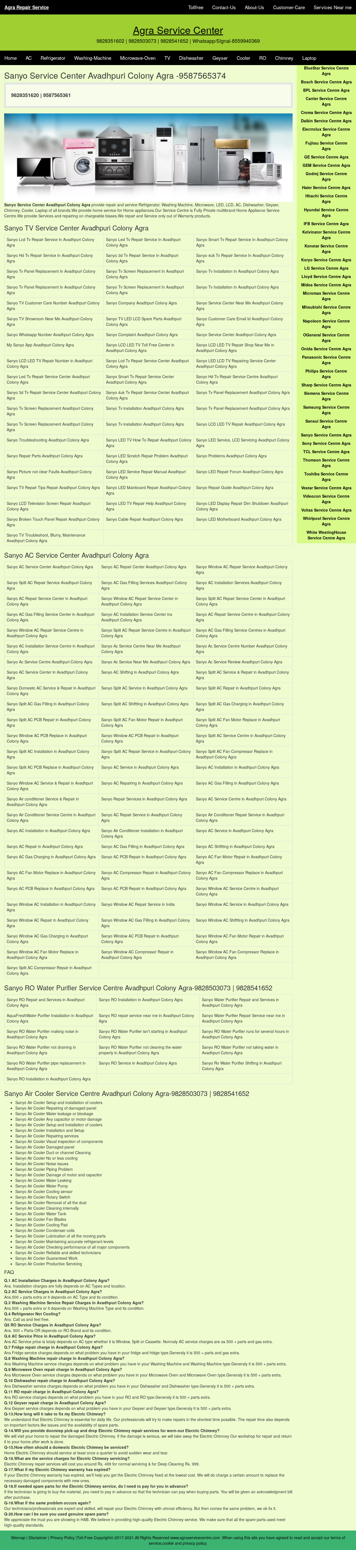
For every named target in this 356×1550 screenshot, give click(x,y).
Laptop (309, 57)
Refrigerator (53, 57)
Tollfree (195, 7)
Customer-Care (289, 7)
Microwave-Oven (137, 57)
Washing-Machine (92, 57)
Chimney (284, 57)
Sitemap (18, 1537)
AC (29, 57)
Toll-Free (85, 1537)
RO (262, 57)
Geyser (220, 57)
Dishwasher (191, 57)
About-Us (254, 7)
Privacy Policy (62, 1537)
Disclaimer (38, 1537)
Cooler (243, 57)
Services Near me (333, 7)
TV (167, 57)
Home (10, 57)
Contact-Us (224, 7)
